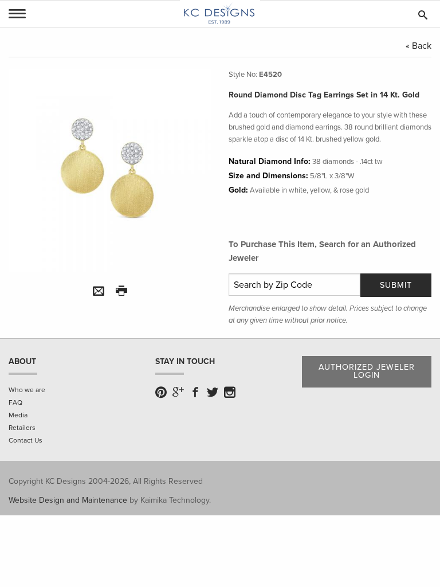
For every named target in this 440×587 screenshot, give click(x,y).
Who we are (27, 389)
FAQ (15, 402)
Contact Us (25, 440)
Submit (396, 285)
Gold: (238, 190)
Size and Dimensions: (268, 176)
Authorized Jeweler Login (367, 371)
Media (18, 415)
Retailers (22, 427)
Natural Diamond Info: (270, 161)
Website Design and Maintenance (68, 500)
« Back (418, 46)
